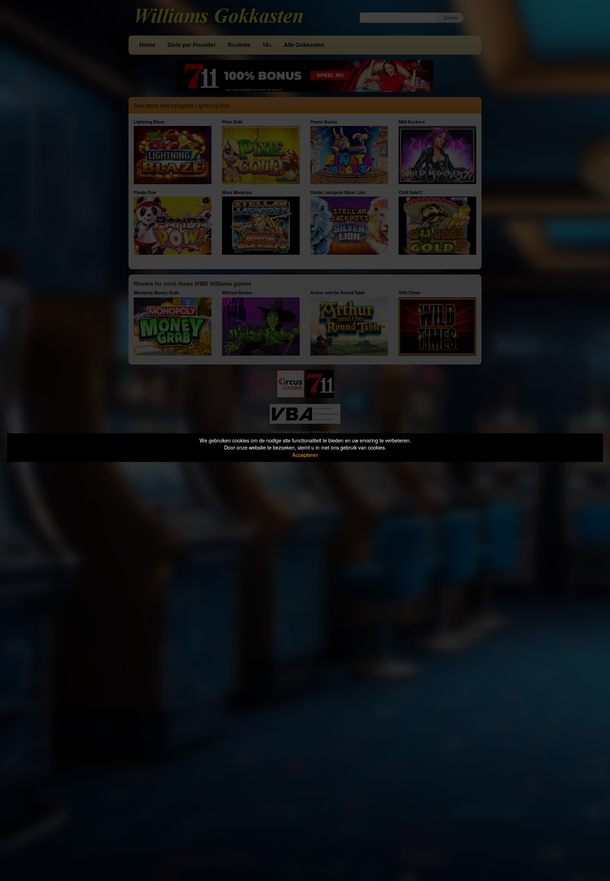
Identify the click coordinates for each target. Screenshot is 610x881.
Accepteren (305, 454)
